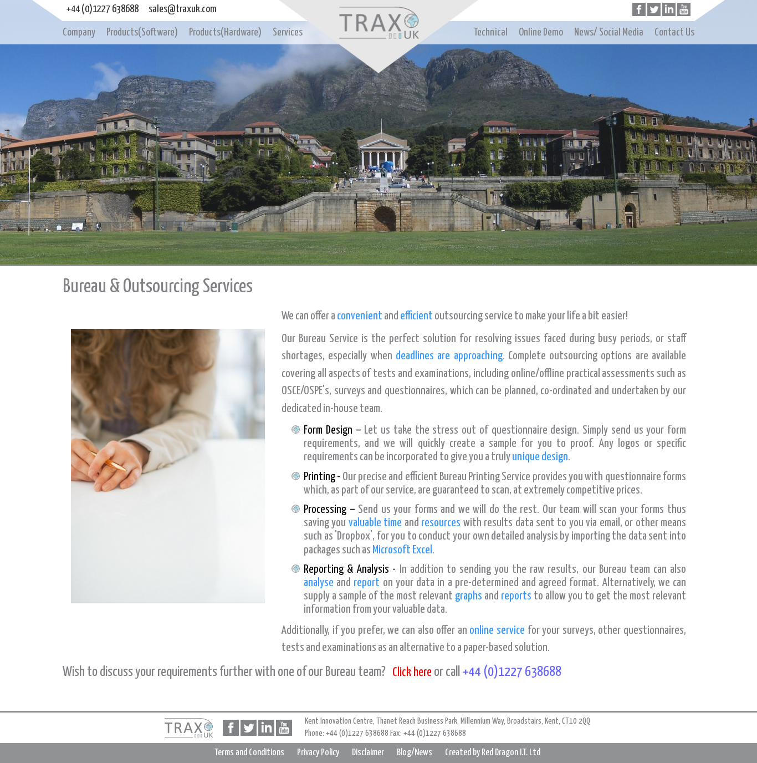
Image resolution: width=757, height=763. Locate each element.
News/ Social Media (608, 32)
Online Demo (541, 32)
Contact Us (674, 32)
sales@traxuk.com (183, 9)
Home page (378, 23)
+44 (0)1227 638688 (103, 9)
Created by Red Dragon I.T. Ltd (492, 752)
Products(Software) (142, 32)
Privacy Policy (318, 752)
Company (79, 32)
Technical (491, 32)
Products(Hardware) (225, 32)
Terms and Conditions (249, 752)
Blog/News (414, 752)
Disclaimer (368, 752)
